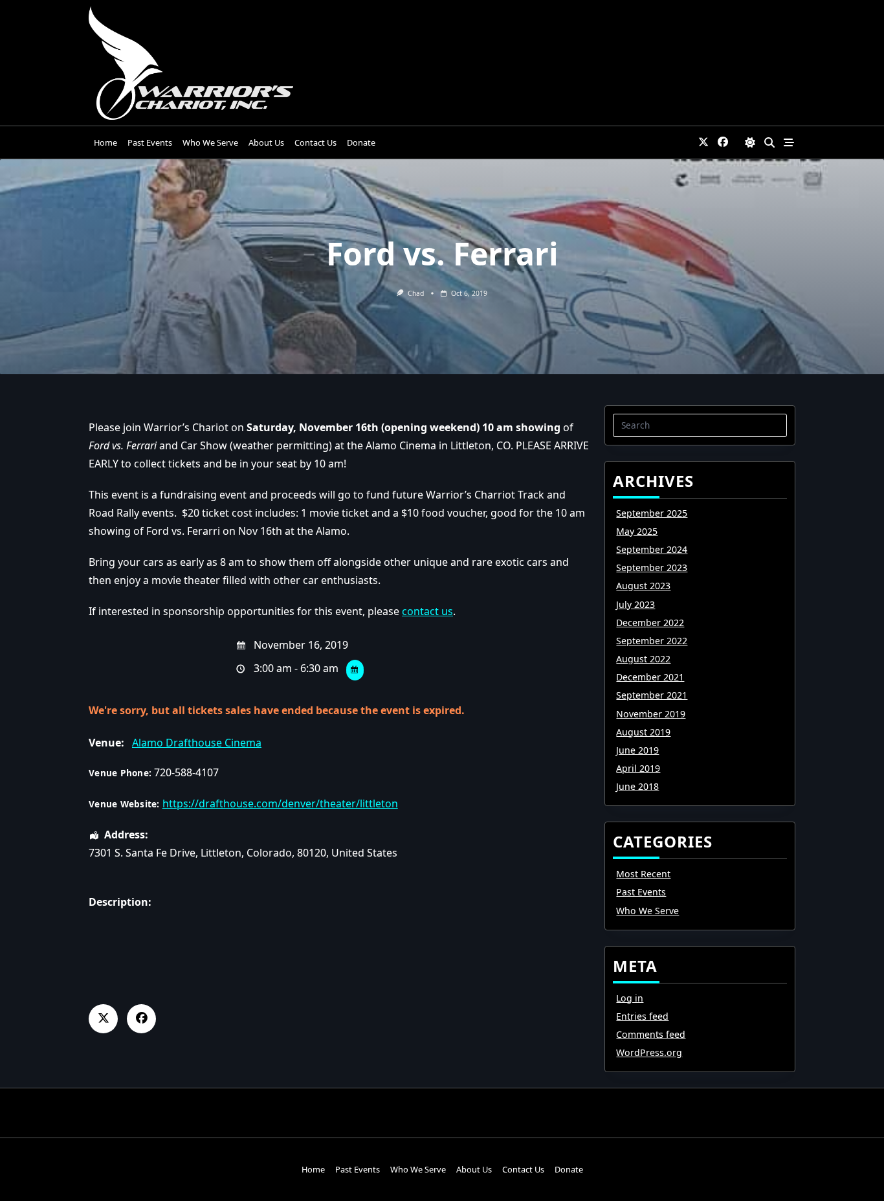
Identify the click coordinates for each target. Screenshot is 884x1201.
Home (105, 142)
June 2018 (637, 786)
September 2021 (651, 695)
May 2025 (636, 531)
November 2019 (650, 714)
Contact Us (315, 142)
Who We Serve (210, 142)
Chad (416, 293)
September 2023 (651, 567)
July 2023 (635, 604)
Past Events (149, 142)
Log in (629, 998)
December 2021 (650, 677)
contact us (427, 611)
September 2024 (651, 549)
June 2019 (637, 750)
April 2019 (638, 768)
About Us (266, 142)
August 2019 (643, 732)
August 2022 (643, 659)
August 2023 (643, 585)
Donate (361, 142)
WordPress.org (649, 1052)
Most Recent (643, 874)
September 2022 (651, 640)
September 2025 (651, 513)
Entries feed (642, 1016)
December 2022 (650, 622)
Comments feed (650, 1034)
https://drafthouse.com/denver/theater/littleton (280, 803)
